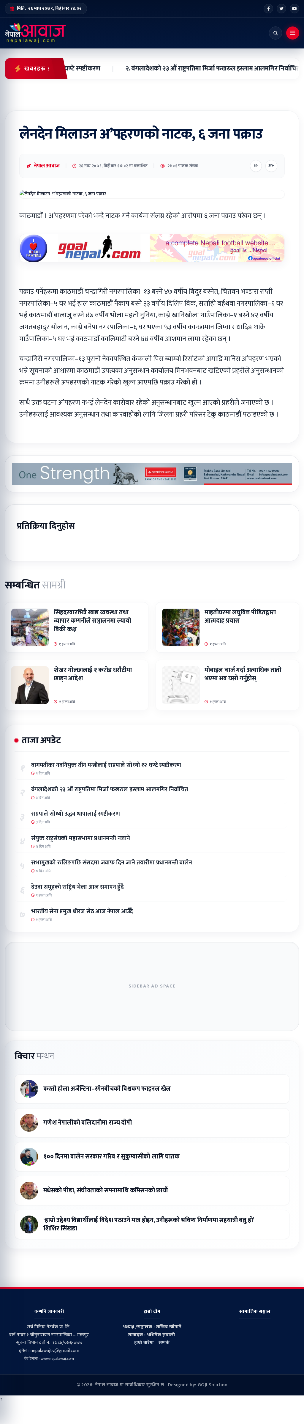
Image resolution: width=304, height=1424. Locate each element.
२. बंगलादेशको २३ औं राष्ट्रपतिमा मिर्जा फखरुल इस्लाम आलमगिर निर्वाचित (200, 68)
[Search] (275, 33)
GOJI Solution (212, 1385)
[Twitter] (281, 8)
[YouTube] (294, 8)
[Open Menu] (292, 33)
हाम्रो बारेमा (144, 1343)
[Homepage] (35, 33)
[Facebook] (268, 8)
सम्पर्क (164, 1343)
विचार (34, 1056)
